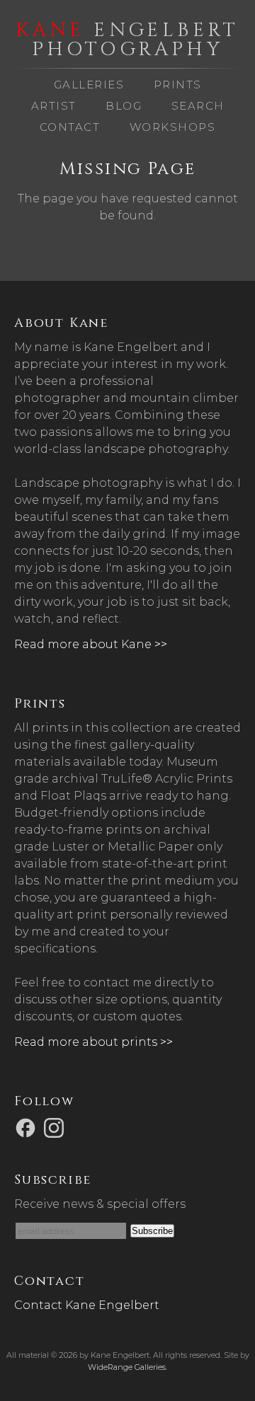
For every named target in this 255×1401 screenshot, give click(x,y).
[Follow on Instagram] (56, 1127)
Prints (178, 84)
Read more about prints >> (93, 1042)
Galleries (89, 84)
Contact (70, 127)
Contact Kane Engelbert (86, 1305)
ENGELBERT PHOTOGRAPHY (127, 40)
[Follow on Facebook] (27, 1127)
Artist (53, 106)
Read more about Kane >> (90, 644)
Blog (124, 106)
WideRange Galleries (127, 1367)
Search (198, 106)
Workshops (173, 127)
